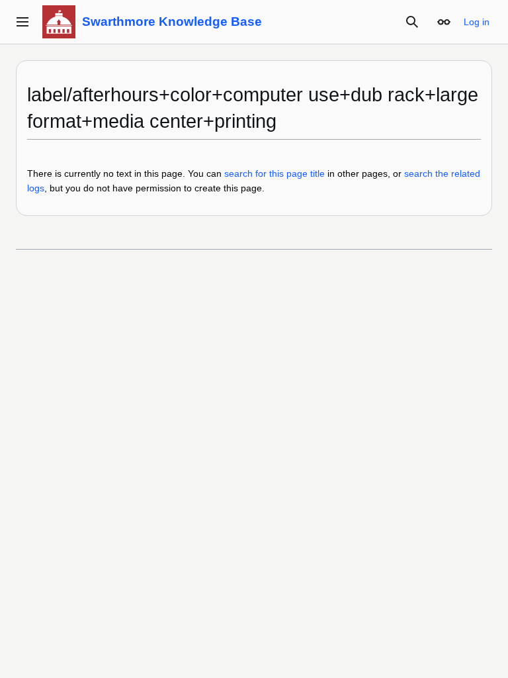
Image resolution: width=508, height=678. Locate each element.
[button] (22, 21)
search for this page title (274, 173)
